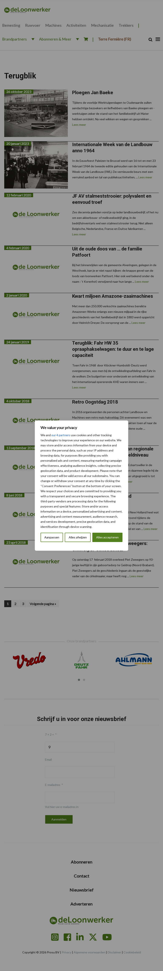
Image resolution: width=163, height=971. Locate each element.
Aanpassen (51, 537)
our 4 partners (60, 435)
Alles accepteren (107, 537)
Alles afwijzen (78, 537)
